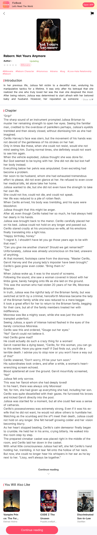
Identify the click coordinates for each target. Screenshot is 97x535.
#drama (54, 71)
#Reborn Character (25, 71)
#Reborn (7, 74)
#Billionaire (8, 71)
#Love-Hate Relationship (80, 71)
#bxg (63, 71)
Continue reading (32, 530)
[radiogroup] (10, 65)
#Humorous (42, 71)
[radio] (5, 65)
